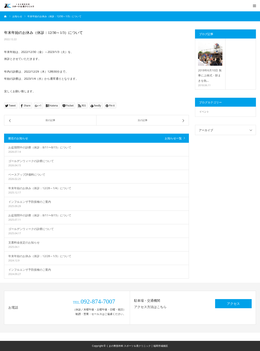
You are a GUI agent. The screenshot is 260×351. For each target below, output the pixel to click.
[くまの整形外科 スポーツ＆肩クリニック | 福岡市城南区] (19, 6)
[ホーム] (5, 16)
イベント (204, 111)
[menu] (254, 5)
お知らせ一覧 (173, 138)
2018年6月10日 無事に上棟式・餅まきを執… (210, 75)
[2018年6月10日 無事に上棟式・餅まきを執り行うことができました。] (210, 53)
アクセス (233, 303)
